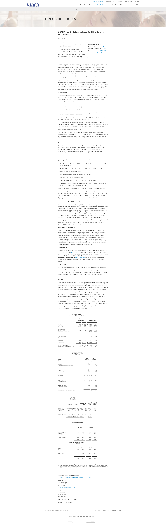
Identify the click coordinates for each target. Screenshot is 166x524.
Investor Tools (117, 9)
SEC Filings (121, 4)
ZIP (106, 52)
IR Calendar (89, 9)
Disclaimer (113, 510)
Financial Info (108, 4)
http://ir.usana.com (75, 252)
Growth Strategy (84, 4)
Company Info (92, 4)
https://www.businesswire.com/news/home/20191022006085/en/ (74, 477)
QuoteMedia (70, 521)
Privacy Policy (106, 510)
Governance (128, 4)
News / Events (100, 4)
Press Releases (69, 9)
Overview (77, 4)
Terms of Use (93, 522)
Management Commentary (79, 9)
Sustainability (135, 4)
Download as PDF (103, 38)
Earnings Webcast (92, 46)
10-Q (89, 50)
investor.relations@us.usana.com (66, 487)
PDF (106, 48)
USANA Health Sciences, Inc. (54, 510)
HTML (102, 50)
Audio (105, 46)
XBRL (89, 52)
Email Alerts (95, 9)
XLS (103, 52)
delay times (92, 521)
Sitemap (119, 510)
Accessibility (98, 510)
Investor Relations (45, 5)
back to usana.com (98, 1)
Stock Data (114, 4)
